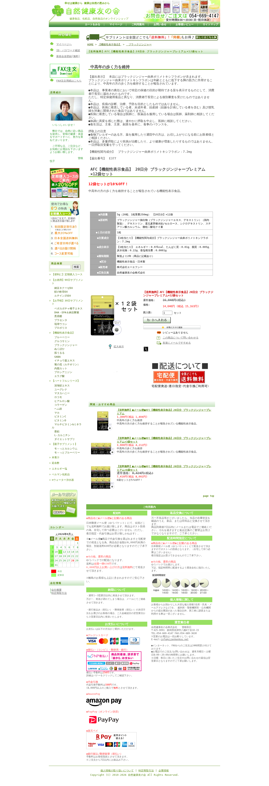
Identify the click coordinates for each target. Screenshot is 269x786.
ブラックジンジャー (64, 345)
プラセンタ (59, 320)
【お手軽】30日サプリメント (67, 302)
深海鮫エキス (61, 385)
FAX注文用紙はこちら (69, 80)
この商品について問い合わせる (181, 337)
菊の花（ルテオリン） (66, 364)
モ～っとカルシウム (64, 448)
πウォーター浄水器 (63, 479)
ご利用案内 (138, 24)
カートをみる (92, 24)
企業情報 (164, 770)
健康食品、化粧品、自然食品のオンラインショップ (99, 18)
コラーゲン (59, 404)
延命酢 (55, 462)
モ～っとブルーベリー (66, 452)
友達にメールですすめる (177, 342)
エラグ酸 (58, 376)
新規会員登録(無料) (68, 56)
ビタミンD (59, 420)
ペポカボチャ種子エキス (67, 308)
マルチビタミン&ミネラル (67, 426)
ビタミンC (59, 416)
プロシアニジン (62, 372)
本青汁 (55, 457)
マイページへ (64, 44)
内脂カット (59, 368)
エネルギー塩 (59, 468)
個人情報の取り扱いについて (117, 770)
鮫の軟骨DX (60, 291)
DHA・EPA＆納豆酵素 (65, 312)
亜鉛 (55, 431)
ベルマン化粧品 (61, 474)
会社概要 (56, 589)
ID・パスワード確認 (68, 50)
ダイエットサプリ (63, 439)
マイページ (115, 24)
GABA (56, 356)
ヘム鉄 (57, 408)
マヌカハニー (61, 393)
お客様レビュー (185, 24)
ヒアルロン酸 (61, 401)
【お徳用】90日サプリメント (67, 281)
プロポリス (59, 327)
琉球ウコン (59, 324)
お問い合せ (160, 24)
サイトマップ (210, 24)
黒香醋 (57, 316)
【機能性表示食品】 (63, 332)
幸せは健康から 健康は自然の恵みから (87, 3)
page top (208, 496)
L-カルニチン (61, 435)
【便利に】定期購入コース (67, 274)
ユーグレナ (59, 389)
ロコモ (57, 397)
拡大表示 (119, 346)
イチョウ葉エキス (63, 360)
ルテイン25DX (61, 295)
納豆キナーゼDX (62, 287)
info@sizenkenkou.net (174, 639)
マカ (55, 412)
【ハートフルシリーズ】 (66, 380)
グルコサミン (61, 341)
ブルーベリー (61, 337)
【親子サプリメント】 (64, 444)
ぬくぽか (58, 348)
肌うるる (58, 352)
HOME (90, 44)
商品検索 (57, 263)
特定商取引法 (59, 593)
